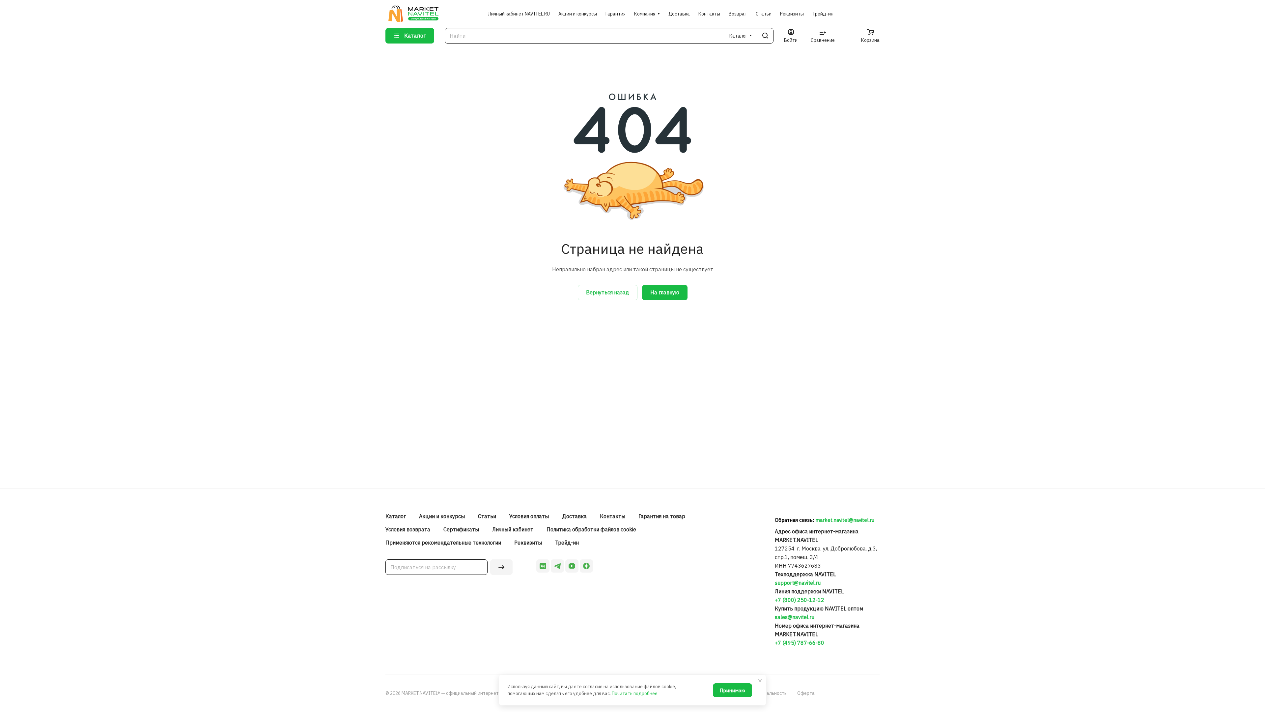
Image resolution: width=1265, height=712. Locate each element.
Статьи (487, 516)
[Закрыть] (760, 681)
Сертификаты (461, 529)
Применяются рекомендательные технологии (443, 542)
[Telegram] (557, 566)
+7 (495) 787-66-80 (799, 642)
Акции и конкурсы (442, 516)
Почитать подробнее (635, 694)
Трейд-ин (567, 542)
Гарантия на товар (661, 516)
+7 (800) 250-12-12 (799, 600)
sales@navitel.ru (794, 617)
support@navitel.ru (798, 582)
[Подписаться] (501, 567)
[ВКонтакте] (542, 566)
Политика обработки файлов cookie (591, 529)
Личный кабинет (512, 529)
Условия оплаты (529, 516)
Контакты (612, 516)
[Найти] (765, 36)
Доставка (574, 516)
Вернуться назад (607, 292)
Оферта (806, 693)
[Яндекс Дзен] (586, 566)
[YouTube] (571, 566)
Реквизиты (528, 542)
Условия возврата (407, 529)
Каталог (395, 516)
